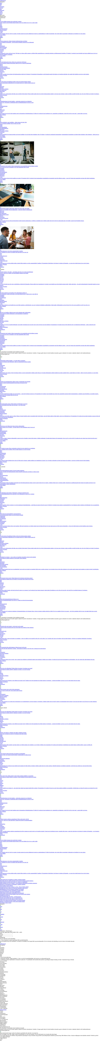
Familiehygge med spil (5, 895)
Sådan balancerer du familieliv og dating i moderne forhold (12, 879)
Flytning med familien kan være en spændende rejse (11, 897)
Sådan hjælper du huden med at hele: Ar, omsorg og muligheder (13, 882)
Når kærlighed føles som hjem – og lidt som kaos (10, 896)
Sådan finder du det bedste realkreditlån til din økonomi (12, 893)
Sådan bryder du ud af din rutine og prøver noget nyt (11, 899)
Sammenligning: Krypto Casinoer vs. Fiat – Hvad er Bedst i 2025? (14, 886)
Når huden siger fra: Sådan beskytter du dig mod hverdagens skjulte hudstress (16, 880)
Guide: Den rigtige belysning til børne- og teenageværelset (12, 900)
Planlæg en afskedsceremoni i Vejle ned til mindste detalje (12, 901)
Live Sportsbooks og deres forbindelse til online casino (11, 890)
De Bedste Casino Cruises (5, 902)
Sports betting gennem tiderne (6, 885)
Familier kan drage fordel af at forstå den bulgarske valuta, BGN (14, 888)
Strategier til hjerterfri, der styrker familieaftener (10, 891)
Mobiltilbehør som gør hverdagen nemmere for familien (12, 889)
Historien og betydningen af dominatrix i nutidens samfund (12, 884)
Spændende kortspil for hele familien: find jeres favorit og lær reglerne (15, 894)
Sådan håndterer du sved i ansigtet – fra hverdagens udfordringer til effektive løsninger (18, 883)
